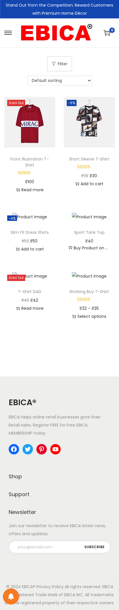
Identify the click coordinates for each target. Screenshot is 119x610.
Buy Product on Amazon (92, 248)
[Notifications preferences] (11, 596)
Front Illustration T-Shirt (29, 162)
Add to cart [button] (92, 184)
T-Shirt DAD (29, 292)
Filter (62, 64)
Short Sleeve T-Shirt (89, 159)
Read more (32, 190)
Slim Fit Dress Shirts (29, 232)
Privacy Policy (50, 587)
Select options (91, 316)
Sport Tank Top (89, 232)
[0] (106, 32)
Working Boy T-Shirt (89, 292)
